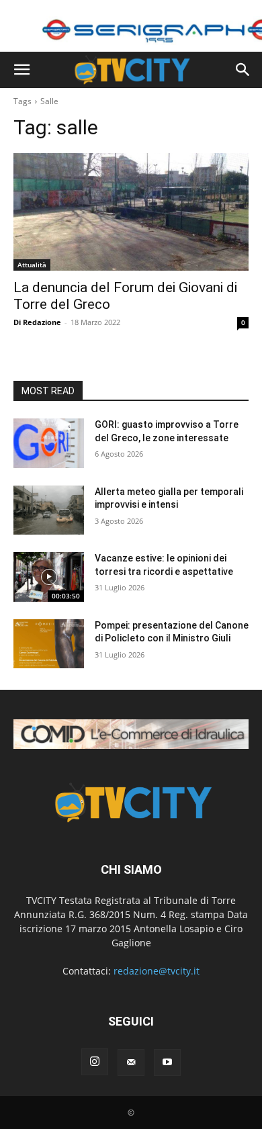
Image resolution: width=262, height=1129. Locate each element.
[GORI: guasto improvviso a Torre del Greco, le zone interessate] (48, 443)
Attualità (31, 264)
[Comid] (131, 733)
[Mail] (131, 1062)
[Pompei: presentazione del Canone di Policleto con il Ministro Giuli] (48, 644)
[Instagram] (94, 1061)
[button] (21, 70)
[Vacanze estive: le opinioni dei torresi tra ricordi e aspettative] (48, 577)
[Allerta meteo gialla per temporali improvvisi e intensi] (48, 510)
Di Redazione (37, 322)
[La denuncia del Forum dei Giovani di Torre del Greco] (131, 212)
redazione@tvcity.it (157, 970)
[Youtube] (167, 1062)
